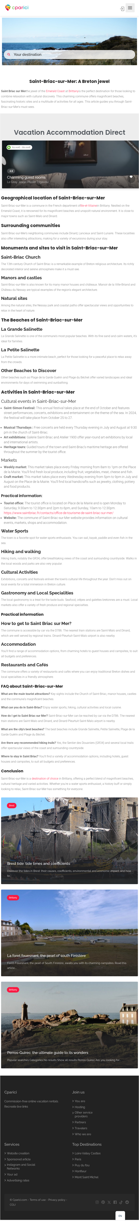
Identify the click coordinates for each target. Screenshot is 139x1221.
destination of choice (45, 778)
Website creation (18, 1153)
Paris (78, 1159)
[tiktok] (121, 1202)
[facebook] (115, 1202)
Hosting (80, 1107)
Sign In (122, 9)
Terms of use (38, 1200)
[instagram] (97, 1202)
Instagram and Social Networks (21, 1166)
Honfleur (81, 1171)
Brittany (74, 91)
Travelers (81, 1128)
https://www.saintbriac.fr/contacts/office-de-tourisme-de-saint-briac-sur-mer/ (58, 513)
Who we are (83, 1134)
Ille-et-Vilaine (88, 205)
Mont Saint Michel (86, 1177)
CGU (13, 1205)
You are (80, 1101)
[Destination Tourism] (16, 8)
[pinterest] (103, 1202)
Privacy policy (56, 1200)
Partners (80, 1122)
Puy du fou (82, 1165)
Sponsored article (19, 1159)
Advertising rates (18, 1180)
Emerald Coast (55, 91)
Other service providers (83, 1114)
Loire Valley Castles (88, 1153)
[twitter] (109, 1202)
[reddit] (127, 1202)
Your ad (12, 1174)
